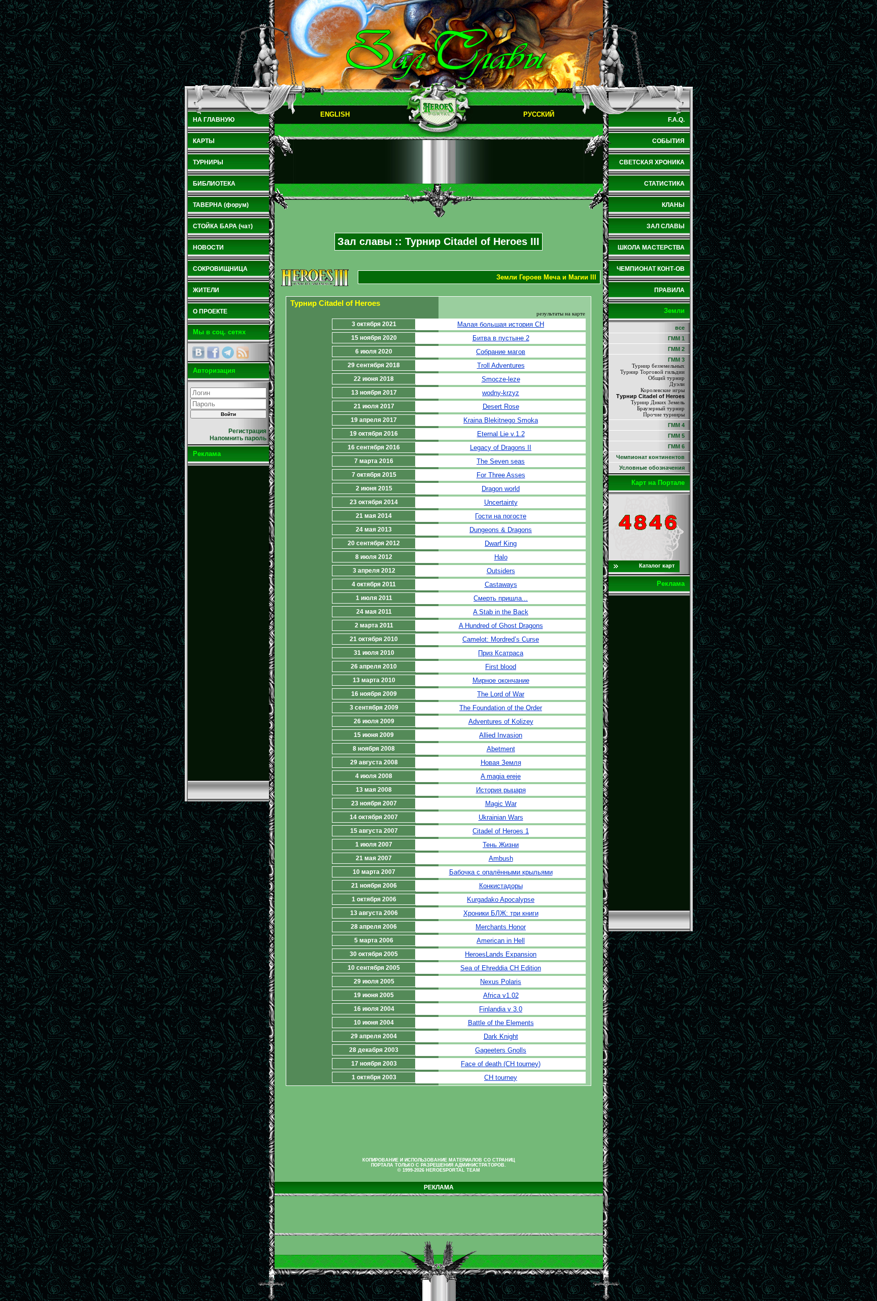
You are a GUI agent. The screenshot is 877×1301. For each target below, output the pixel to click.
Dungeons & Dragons (500, 530)
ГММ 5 (676, 436)
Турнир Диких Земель (658, 402)
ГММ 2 (676, 349)
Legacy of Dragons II (500, 447)
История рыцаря (501, 790)
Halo (501, 557)
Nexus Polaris (500, 982)
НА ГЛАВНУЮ (213, 119)
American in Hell (501, 940)
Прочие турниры (664, 414)
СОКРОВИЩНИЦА (220, 268)
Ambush (501, 858)
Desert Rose (501, 406)
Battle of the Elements (501, 1023)
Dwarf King (501, 543)
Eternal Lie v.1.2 (501, 434)
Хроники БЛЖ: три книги (500, 913)
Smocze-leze (501, 379)
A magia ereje (501, 776)
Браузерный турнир (661, 408)
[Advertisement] (228, 623)
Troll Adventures (501, 365)
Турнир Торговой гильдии (652, 372)
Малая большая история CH (500, 324)
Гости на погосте (500, 516)
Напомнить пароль (238, 438)
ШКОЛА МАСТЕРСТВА (651, 247)
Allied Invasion (500, 735)
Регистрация (247, 431)
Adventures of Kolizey (500, 721)
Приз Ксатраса (500, 653)
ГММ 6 (676, 446)
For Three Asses (501, 475)
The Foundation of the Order (500, 708)
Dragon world (501, 489)
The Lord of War (500, 694)
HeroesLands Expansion (500, 954)
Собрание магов (500, 352)
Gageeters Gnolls (500, 1050)
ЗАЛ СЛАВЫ (666, 226)
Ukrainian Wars (501, 817)
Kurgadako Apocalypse (500, 899)
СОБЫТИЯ (668, 141)
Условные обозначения (652, 468)
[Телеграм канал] (228, 352)
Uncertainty (501, 502)
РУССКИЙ (538, 114)
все (680, 328)
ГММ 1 (676, 338)
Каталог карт (656, 565)
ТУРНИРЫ (208, 162)
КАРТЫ (204, 141)
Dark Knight (501, 1036)
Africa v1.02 (501, 995)
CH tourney (500, 1077)
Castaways (501, 584)
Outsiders (501, 571)
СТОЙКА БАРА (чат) (223, 226)
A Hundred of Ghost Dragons (501, 625)
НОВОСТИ (208, 247)
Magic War (501, 803)
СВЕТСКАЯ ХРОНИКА (652, 162)
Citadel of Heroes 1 (501, 831)
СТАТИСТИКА (664, 183)
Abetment (501, 749)
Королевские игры (662, 390)
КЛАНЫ (673, 204)
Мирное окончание (501, 680)
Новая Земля (501, 762)
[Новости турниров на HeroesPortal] (243, 352)
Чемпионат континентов (650, 457)
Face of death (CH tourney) (501, 1064)
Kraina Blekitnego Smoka (500, 420)
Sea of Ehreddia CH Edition (500, 968)
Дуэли (677, 384)
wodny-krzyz (500, 393)
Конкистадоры (501, 886)
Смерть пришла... (501, 598)
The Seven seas (501, 461)
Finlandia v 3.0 (500, 1009)
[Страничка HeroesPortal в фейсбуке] (213, 352)
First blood (500, 667)
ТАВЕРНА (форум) (221, 204)
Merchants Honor (501, 927)
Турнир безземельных (658, 366)
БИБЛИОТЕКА (214, 183)
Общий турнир (666, 378)
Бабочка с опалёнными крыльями (501, 872)
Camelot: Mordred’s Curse (500, 639)
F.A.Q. (676, 119)
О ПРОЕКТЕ (210, 311)
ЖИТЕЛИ (206, 290)
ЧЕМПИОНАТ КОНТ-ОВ (651, 268)
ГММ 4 (676, 425)
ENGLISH (335, 114)
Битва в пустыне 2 (501, 338)
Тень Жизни (501, 845)
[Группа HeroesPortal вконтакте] (198, 352)
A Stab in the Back (500, 612)
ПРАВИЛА (669, 290)
